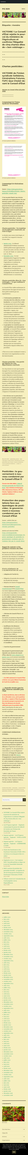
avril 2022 (7, 1018)
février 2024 (7, 973)
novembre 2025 (8, 931)
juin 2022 (6, 1014)
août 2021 (6, 1035)
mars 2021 (7, 1045)
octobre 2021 (7, 1031)
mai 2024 (6, 967)
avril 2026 (7, 923)
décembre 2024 (8, 954)
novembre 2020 (8, 1054)
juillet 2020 (7, 1060)
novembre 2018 (8, 1095)
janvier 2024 (7, 975)
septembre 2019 (8, 1076)
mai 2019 (6, 1085)
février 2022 (7, 1023)
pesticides (12, 459)
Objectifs (4, 1133)
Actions (4, 1136)
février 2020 (7, 1068)
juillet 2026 (7, 917)
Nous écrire (5, 896)
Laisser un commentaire (19, 790)
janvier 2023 (7, 1000)
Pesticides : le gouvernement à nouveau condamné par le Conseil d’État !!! (13, 475)
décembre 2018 (8, 1093)
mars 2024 (7, 971)
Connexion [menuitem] (3, 1)
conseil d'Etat (10, 460)
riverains (16, 462)
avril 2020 (7, 1066)
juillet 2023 (7, 987)
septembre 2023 (8, 983)
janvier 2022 (7, 1025)
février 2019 (7, 1089)
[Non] (26, 1149)
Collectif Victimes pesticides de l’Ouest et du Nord (12, 485)
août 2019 (6, 1078)
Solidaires (20, 462)
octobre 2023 (7, 981)
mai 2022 (6, 1016)
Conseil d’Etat (19, 588)
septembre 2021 (8, 1033)
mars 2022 (7, 1020)
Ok (14, 1152)
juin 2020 (6, 1062)
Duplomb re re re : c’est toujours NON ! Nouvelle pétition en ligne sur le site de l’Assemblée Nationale (14, 862)
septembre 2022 (8, 1008)
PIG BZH (6, 9)
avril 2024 (7, 969)
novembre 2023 (8, 979)
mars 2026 (7, 925)
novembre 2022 (8, 1004)
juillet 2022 (7, 1012)
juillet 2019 (7, 1081)
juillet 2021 (7, 1037)
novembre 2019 (8, 1072)
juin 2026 (6, 919)
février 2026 (7, 927)
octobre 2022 (7, 1006)
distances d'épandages (7, 789)
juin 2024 (6, 965)
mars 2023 (7, 996)
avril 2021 (6, 1043)
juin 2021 (6, 1039)
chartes (18, 755)
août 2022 (7, 1010)
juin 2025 (6, 942)
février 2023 (7, 998)
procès (17, 459)
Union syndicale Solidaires (8, 463)
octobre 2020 (7, 1056)
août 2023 (7, 985)
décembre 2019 (8, 1070)
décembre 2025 (8, 929)
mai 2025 (6, 944)
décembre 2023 (8, 977)
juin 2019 (6, 1083)
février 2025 (7, 950)
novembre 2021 (8, 1029)
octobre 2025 (7, 933)
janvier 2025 (7, 952)
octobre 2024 (7, 958)
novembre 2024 (8, 956)
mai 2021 (6, 1041)
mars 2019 (7, 1087)
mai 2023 (6, 991)
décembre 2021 (8, 1027)
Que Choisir (10, 462)
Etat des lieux (6, 1129)
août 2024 (7, 962)
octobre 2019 (7, 1074)
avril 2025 (7, 946)
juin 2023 (6, 989)
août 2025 (7, 938)
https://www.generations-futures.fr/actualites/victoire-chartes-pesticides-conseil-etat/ (14, 191)
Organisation (6, 1140)
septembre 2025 (8, 936)
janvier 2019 (7, 1091)
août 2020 (7, 1058)
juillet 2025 (7, 940)
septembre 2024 (8, 960)
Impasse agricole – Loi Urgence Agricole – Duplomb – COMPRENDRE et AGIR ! (15, 843)
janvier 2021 (7, 1049)
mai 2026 (6, 921)
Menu (23, 8)
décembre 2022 (8, 1002)
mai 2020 (6, 1064)
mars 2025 (7, 948)
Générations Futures (19, 460)
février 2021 (7, 1047)
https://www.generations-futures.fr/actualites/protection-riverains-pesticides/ (12, 524)
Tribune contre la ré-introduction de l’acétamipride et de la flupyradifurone (14, 881)
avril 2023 (6, 994)
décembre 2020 (8, 1052)
